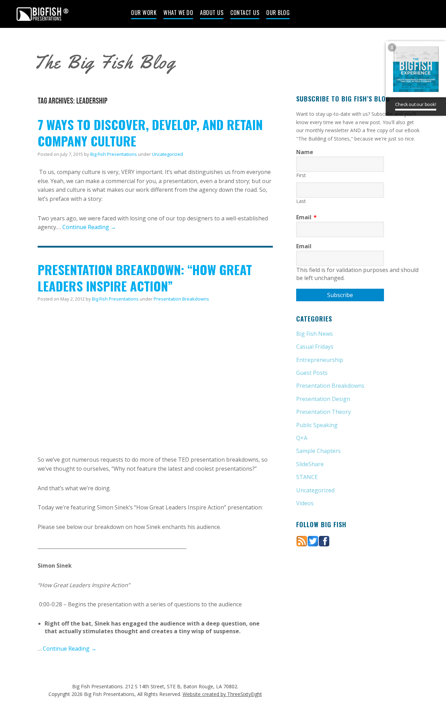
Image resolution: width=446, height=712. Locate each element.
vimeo (401, 14)
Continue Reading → (89, 227)
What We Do (178, 13)
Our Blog (278, 13)
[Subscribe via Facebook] (324, 540)
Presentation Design (323, 399)
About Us (211, 13)
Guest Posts (312, 373)
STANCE (307, 477)
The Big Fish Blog (104, 62)
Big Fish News (314, 334)
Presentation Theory (323, 412)
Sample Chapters (318, 451)
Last (301, 201)
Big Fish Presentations (42, 14)
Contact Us (244, 13)
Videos (305, 503)
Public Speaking (317, 425)
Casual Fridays (314, 346)
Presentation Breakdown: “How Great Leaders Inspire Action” (145, 277)
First (301, 175)
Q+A (301, 438)
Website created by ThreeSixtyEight (222, 694)
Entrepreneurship (319, 360)
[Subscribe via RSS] (301, 540)
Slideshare (426, 14)
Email (306, 217)
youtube (413, 14)
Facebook (377, 14)
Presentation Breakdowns (181, 299)
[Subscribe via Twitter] (312, 540)
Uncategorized (167, 154)
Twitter (389, 14)
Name (304, 152)
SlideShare (310, 464)
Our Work (143, 13)
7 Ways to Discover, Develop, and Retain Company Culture (150, 132)
